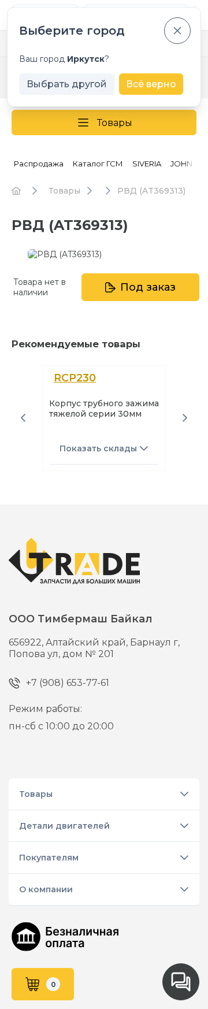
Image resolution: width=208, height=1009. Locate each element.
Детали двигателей (64, 826)
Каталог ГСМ (98, 163)
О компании (46, 889)
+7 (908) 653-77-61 (67, 682)
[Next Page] (184, 417)
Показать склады (98, 448)
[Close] (177, 30)
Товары (114, 122)
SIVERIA (146, 163)
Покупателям (49, 857)
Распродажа (39, 163)
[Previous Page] (23, 417)
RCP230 (75, 378)
